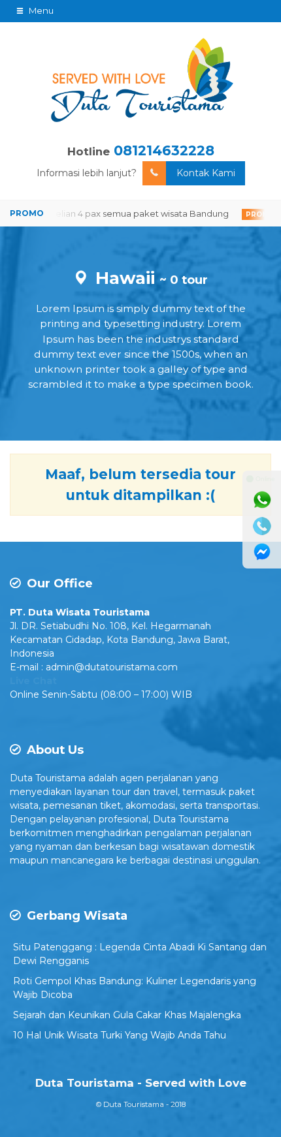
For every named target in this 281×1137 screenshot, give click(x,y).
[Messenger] (262, 552)
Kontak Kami (205, 173)
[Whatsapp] (262, 500)
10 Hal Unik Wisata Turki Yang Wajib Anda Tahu (119, 1035)
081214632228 (164, 150)
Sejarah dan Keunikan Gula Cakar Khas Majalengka (127, 1015)
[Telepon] (262, 526)
